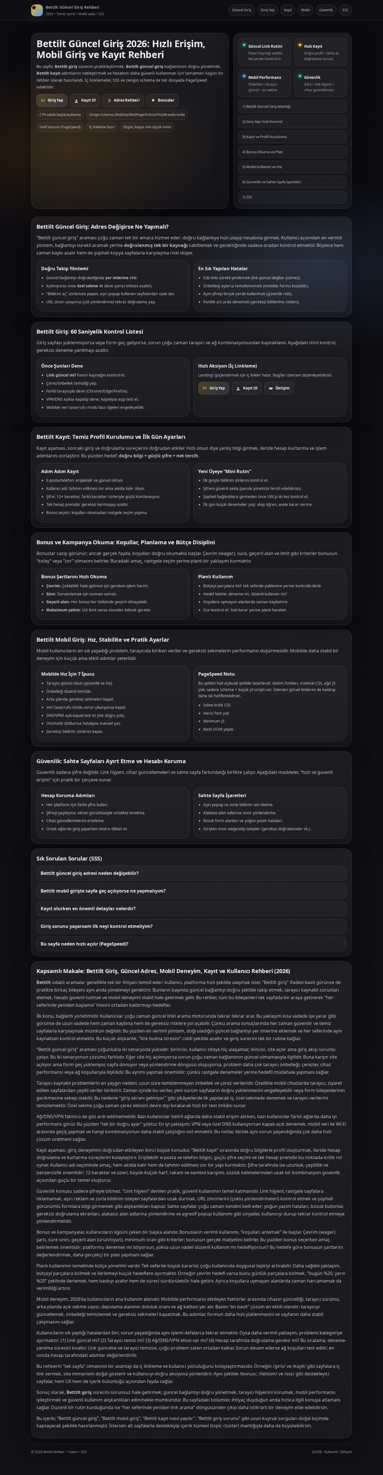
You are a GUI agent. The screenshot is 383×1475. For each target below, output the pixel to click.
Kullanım (331, 1451)
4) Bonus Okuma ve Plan (262, 151)
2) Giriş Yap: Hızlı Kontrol (262, 121)
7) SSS (247, 196)
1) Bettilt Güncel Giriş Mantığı (266, 106)
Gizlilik (317, 1451)
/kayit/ (299, 1366)
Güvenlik (326, 10)
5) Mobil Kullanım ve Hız (262, 166)
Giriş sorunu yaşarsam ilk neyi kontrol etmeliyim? (97, 926)
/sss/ (289, 1374)
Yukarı (73, 1451)
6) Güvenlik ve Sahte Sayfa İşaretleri (271, 181)
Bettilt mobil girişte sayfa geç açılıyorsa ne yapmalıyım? (103, 891)
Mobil (305, 10)
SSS (345, 10)
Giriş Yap (267, 10)
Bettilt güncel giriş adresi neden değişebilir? (90, 873)
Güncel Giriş (241, 10)
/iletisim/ (268, 1374)
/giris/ (279, 1366)
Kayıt (288, 10)
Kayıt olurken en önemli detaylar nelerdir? (88, 908)
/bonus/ (248, 1374)
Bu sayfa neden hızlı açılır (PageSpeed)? (84, 944)
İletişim (346, 1451)
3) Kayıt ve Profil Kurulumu (264, 136)
